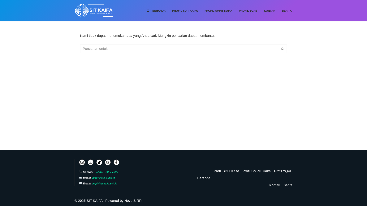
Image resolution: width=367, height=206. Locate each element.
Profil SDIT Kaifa (185, 10)
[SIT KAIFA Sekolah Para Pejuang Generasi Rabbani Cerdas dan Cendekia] (95, 10)
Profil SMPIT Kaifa (218, 10)
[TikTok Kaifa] (99, 163)
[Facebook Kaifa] (116, 163)
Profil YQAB (248, 10)
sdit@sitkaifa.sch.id (103, 177)
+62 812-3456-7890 (106, 171)
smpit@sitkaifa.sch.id (104, 183)
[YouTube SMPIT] (90, 163)
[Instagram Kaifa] (108, 163)
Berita (287, 10)
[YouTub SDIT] (82, 163)
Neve (128, 201)
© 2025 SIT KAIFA (89, 201)
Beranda (159, 10)
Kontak (269, 10)
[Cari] (148, 10)
